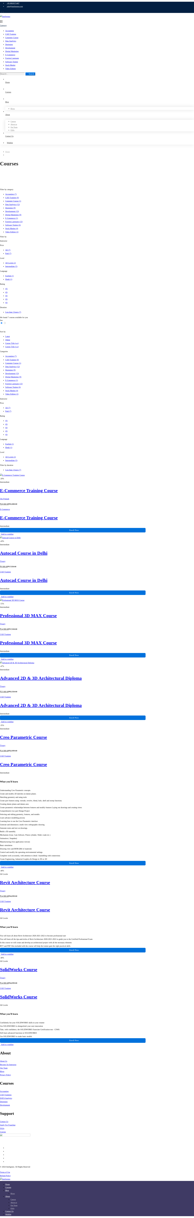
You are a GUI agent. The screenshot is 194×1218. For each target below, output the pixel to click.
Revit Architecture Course (25, 882)
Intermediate (11, 266)
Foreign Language (12, 58)
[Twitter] (6, 1148)
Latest (7, 336)
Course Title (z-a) (12, 347)
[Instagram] (6, 1162)
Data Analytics (10, 41)
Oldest (7, 340)
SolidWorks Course (18, 969)
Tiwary (2, 561)
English (9, 276)
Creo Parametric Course (23, 737)
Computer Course (11, 38)
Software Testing (11, 62)
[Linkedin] (6, 1155)
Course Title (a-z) (12, 343)
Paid (8, 253)
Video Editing (10, 69)
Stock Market (10, 65)
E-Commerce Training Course (29, 490)
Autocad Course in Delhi (23, 553)
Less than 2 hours (13, 312)
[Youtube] (6, 1158)
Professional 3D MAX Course (28, 615)
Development (10, 48)
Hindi (8, 279)
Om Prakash (4, 499)
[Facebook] (6, 1151)
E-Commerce (10, 55)
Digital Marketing (12, 51)
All (7, 250)
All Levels (10, 263)
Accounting (9, 31)
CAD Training (10, 34)
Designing (9, 45)
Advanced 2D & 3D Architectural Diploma (41, 678)
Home (7, 152)
